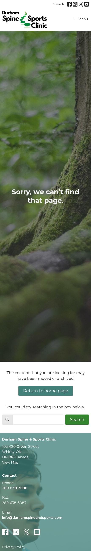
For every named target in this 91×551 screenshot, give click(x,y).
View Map (10, 462)
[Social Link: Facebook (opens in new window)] (69, 4)
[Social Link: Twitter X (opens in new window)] (81, 4)
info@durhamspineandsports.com (32, 518)
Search (58, 4)
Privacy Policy (13, 547)
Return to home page (45, 390)
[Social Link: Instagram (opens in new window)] (75, 4)
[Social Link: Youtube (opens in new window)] (86, 4)
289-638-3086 (14, 488)
